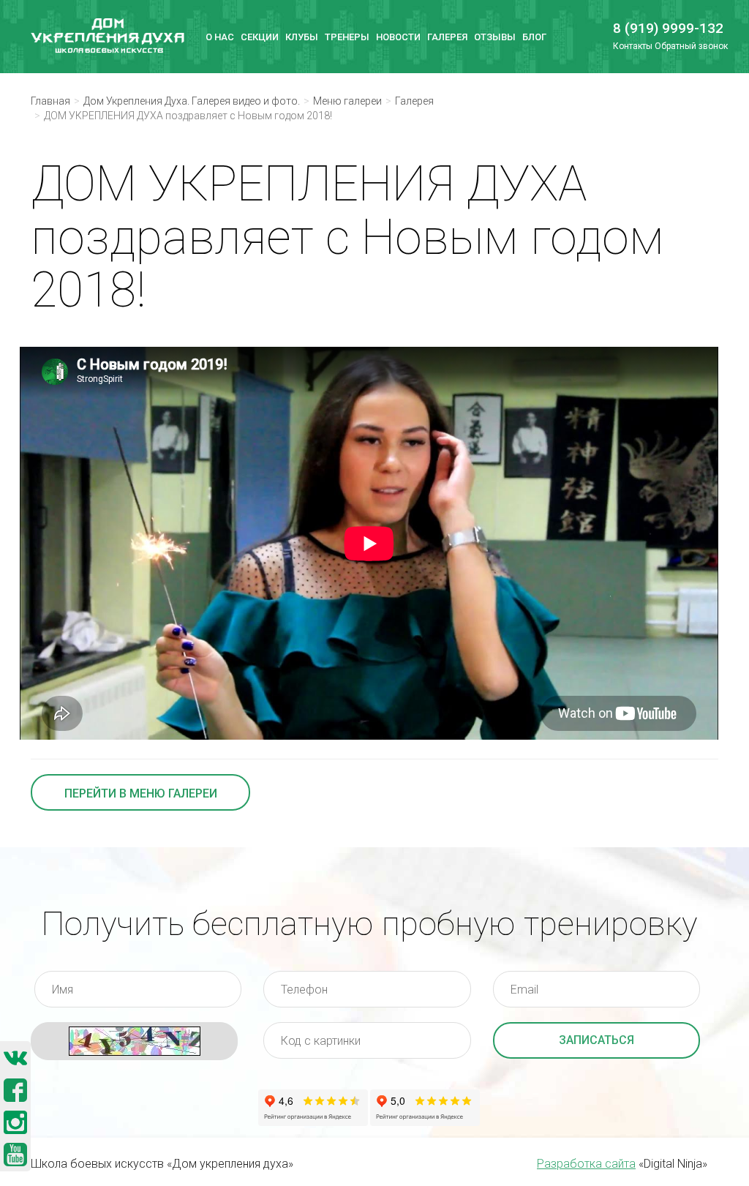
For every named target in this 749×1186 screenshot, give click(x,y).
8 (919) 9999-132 (660, 28)
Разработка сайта (586, 1164)
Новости (398, 36)
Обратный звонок (691, 46)
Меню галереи (347, 101)
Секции (260, 36)
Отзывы (495, 36)
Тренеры (347, 36)
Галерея (447, 36)
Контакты (632, 46)
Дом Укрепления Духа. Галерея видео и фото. (191, 101)
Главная (50, 101)
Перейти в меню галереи (140, 793)
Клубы (301, 36)
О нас (220, 36)
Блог (534, 36)
